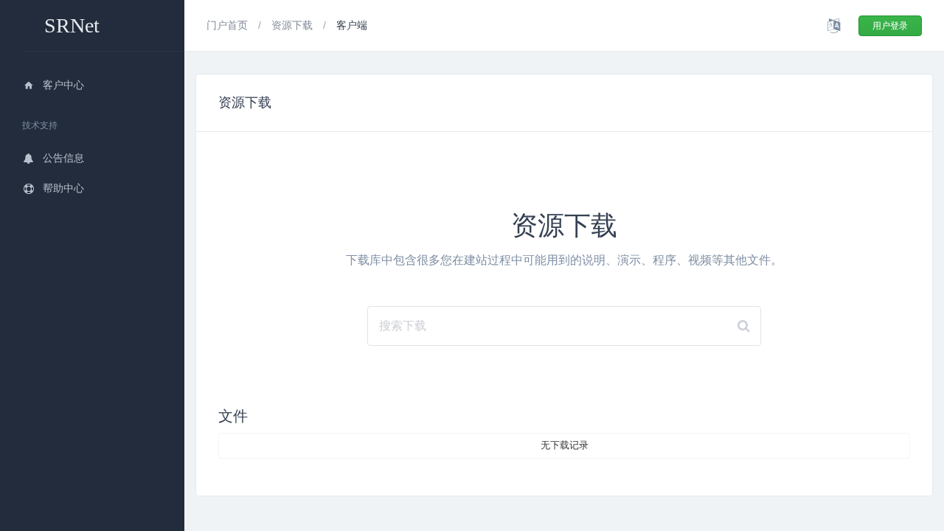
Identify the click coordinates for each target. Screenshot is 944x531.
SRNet (72, 25)
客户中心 (63, 85)
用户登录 (890, 26)
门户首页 (228, 25)
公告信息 (63, 158)
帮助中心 (63, 188)
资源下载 (293, 25)
